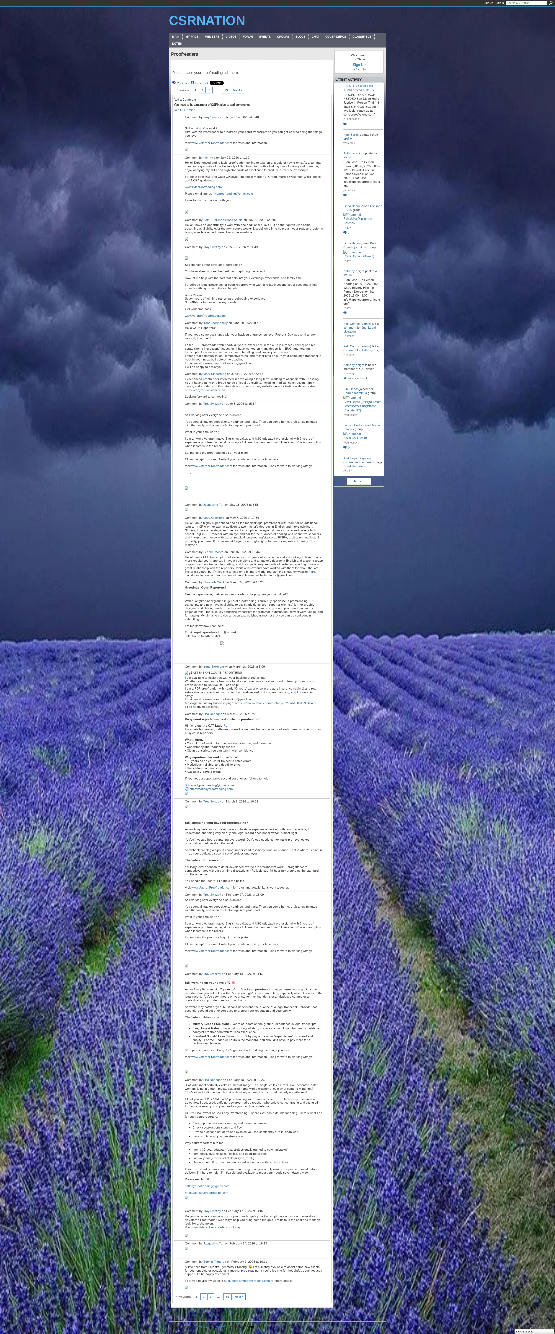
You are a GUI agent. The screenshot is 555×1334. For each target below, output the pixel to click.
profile (347, 138)
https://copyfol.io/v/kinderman (205, 390)
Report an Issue (348, 1327)
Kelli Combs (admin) (357, 323)
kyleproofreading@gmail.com (233, 193)
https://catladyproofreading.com (211, 789)
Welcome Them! (357, 378)
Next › (237, 90)
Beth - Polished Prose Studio (223, 220)
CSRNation (207, 20)
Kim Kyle (209, 157)
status (370, 90)
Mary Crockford (214, 517)
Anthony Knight (353, 153)
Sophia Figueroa (214, 1261)
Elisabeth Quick (214, 582)
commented (351, 462)
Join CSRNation (184, 110)
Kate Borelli (351, 134)
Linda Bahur (351, 206)
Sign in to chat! (525, 1331)
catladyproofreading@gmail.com (207, 1186)
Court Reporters (354, 466)
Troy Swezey (212, 117)
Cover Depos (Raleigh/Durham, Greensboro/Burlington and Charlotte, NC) (362, 406)
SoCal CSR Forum (355, 438)
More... (359, 481)
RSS (338, 484)
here (312, 571)
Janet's (370, 462)
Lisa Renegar (212, 714)
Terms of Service (374, 1327)
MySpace (183, 83)
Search (551, 3)
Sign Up (488, 3)
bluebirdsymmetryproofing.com (248, 1280)
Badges (327, 1327)
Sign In (500, 3)
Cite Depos (351, 389)
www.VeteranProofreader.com (211, 143)
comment (349, 327)
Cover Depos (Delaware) (358, 256)
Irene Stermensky (215, 323)
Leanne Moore (213, 552)
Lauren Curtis (352, 425)
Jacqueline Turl (213, 504)
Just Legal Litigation (357, 458)
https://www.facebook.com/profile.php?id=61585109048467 (275, 703)
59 (226, 90)
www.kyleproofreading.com (203, 187)
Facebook (202, 83)
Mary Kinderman (214, 373)
